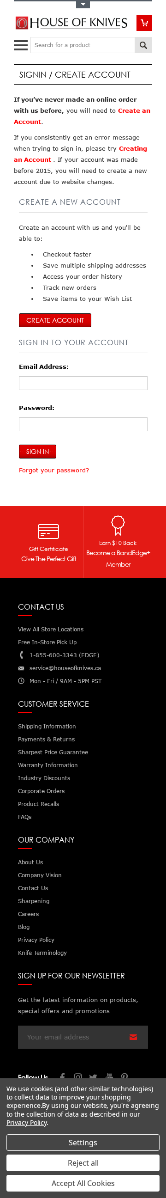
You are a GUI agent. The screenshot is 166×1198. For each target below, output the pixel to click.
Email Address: (44, 366)
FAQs (24, 816)
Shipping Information (47, 726)
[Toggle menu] (22, 43)
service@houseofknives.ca (65, 668)
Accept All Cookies (83, 1183)
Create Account (55, 320)
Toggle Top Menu (83, 4)
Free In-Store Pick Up (47, 642)
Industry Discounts (44, 778)
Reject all (83, 1163)
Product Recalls (38, 804)
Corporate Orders (41, 791)
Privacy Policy (26, 1122)
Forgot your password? (54, 470)
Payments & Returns (46, 739)
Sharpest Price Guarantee (53, 752)
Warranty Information (48, 765)
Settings (83, 1142)
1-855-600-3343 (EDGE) (64, 655)
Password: (36, 407)
